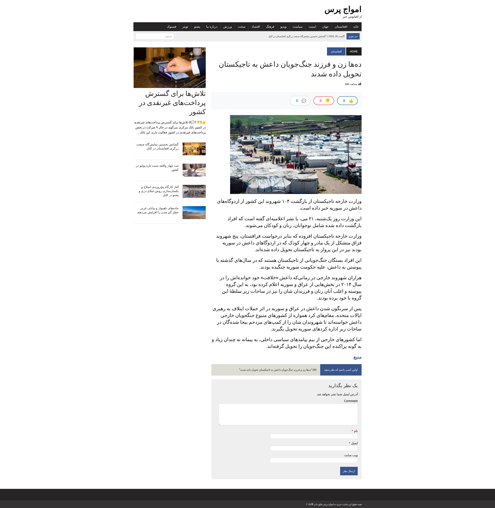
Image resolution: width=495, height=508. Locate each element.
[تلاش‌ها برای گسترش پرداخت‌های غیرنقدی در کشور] (170, 85)
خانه (356, 26)
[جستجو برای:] (154, 36)
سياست (298, 26)
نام (355, 431)
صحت (242, 26)
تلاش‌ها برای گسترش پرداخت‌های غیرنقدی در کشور (172, 102)
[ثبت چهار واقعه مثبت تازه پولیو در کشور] (194, 174)
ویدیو (283, 26)
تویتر (185, 26)
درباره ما (211, 26)
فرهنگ (270, 26)
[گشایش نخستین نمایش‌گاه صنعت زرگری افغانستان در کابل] (194, 153)
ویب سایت (351, 455)
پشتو (197, 26)
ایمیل (354, 443)
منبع (357, 356)
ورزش (227, 26)
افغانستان (341, 26)
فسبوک (171, 26)
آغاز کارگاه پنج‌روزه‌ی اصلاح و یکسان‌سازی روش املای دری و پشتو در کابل (159, 191)
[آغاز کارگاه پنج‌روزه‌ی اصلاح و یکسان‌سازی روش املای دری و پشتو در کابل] (194, 195)
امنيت (312, 26)
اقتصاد (256, 26)
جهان (325, 26)
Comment (351, 401)
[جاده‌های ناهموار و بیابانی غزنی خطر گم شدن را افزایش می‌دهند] (194, 216)
